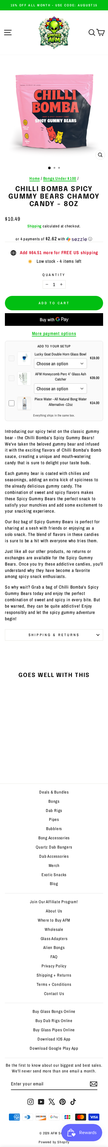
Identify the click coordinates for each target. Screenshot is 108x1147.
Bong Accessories (54, 838)
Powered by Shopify (54, 1142)
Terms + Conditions (54, 984)
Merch (54, 865)
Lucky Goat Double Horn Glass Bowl (60, 354)
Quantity (54, 274)
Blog (54, 884)
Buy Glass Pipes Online (54, 1030)
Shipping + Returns (54, 975)
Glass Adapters (54, 938)
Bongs (54, 801)
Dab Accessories (54, 856)
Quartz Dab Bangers (54, 847)
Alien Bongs (54, 947)
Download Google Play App (54, 1048)
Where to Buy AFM (54, 920)
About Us (54, 911)
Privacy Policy (54, 966)
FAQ (54, 957)
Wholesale (54, 929)
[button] (54, 239)
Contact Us (54, 993)
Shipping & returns (54, 634)
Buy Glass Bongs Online (54, 1011)
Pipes (54, 819)
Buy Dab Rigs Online (54, 1021)
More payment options (54, 333)
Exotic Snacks (54, 875)
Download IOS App (54, 1039)
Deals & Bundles (54, 792)
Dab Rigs (54, 810)
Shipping (34, 226)
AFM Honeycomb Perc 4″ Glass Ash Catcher (60, 377)
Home (34, 178)
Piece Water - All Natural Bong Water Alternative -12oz (61, 402)
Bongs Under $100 (60, 178)
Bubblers (54, 829)
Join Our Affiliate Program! (54, 902)
